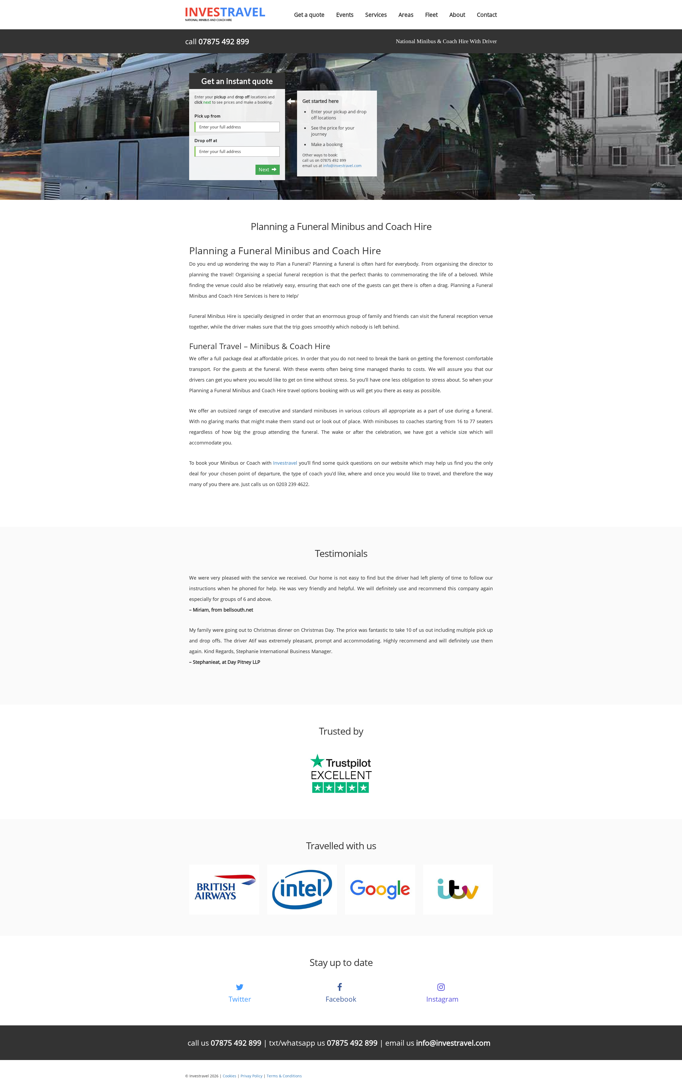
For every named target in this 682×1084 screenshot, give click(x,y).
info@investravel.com (342, 165)
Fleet (431, 14)
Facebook (341, 999)
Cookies (229, 1075)
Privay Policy (251, 1075)
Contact (487, 14)
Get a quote (309, 14)
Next (265, 169)
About (457, 14)
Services (376, 14)
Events (345, 14)
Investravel (284, 463)
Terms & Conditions (284, 1075)
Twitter (240, 999)
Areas (406, 14)
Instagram (442, 999)
